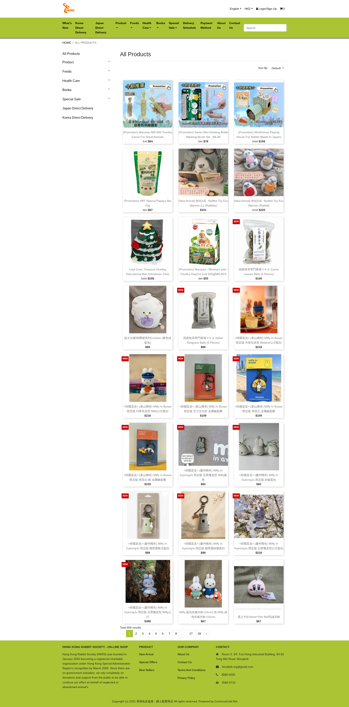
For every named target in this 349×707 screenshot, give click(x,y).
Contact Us (185, 662)
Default (277, 68)
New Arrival (146, 654)
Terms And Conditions (191, 670)
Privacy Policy (186, 677)
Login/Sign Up (267, 8)
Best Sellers (146, 670)
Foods (66, 71)
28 (199, 633)
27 (191, 633)
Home (66, 42)
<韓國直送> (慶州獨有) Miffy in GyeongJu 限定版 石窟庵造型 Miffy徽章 (203, 475)
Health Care (71, 81)
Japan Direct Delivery (77, 108)
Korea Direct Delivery (77, 117)
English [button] (234, 8)
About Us (183, 654)
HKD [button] (247, 8)
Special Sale (71, 99)
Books (66, 90)
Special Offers (148, 662)
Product (68, 62)
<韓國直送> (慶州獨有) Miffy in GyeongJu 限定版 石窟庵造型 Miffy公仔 (147, 612)
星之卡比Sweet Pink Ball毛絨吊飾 (259, 616)
